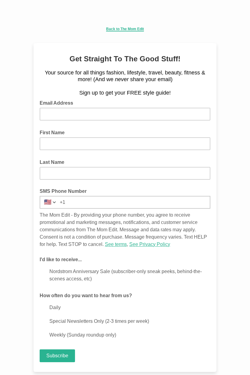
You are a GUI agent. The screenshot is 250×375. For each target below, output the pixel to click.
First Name (54, 132)
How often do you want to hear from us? (86, 295)
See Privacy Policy (149, 244)
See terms (116, 244)
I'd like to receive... (61, 259)
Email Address (58, 102)
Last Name (54, 161)
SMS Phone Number (63, 191)
